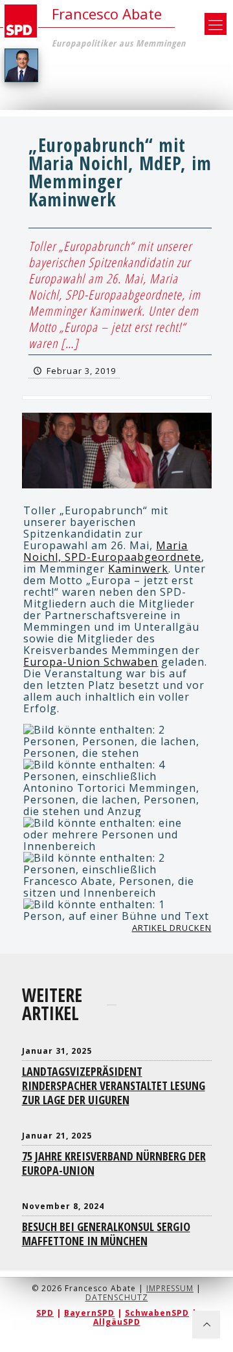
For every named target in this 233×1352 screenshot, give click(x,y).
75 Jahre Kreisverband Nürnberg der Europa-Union (114, 1163)
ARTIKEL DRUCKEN (172, 927)
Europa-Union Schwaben (90, 662)
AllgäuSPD (116, 1321)
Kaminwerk (138, 569)
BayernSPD (89, 1312)
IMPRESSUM (170, 1288)
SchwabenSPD (157, 1312)
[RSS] (117, 1338)
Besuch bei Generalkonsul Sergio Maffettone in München (106, 1233)
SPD (45, 1312)
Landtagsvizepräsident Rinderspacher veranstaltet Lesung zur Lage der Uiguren (113, 1085)
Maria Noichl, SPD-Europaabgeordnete (112, 551)
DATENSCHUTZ (116, 1297)
